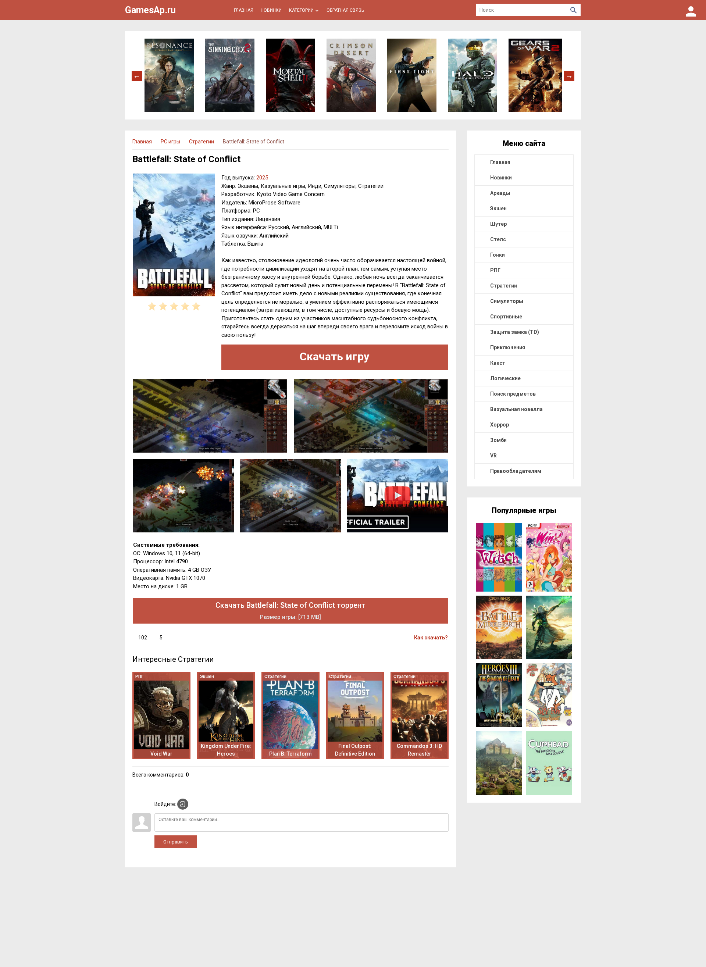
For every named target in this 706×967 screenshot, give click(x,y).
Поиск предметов (513, 394)
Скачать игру (334, 356)
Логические (505, 378)
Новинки (501, 178)
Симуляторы (506, 301)
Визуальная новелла (516, 409)
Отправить (175, 842)
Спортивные (506, 317)
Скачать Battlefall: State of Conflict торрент (290, 610)
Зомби (498, 440)
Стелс (498, 239)
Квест (497, 363)
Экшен (498, 208)
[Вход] (691, 10)
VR (493, 455)
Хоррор (499, 425)
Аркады (500, 193)
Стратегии (503, 286)
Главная (500, 162)
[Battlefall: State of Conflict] (174, 236)
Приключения (507, 347)
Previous (137, 75)
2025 (262, 177)
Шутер (498, 224)
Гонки (497, 255)
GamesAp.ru (150, 10)
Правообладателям (515, 471)
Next (569, 75)
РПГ (495, 270)
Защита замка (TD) (514, 332)
